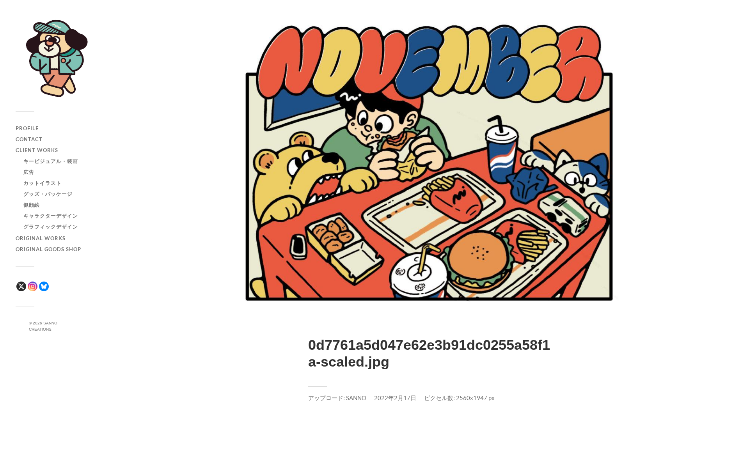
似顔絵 (31, 205)
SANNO (356, 397)
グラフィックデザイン (50, 226)
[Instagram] (32, 286)
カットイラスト (42, 183)
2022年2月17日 (395, 397)
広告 (28, 172)
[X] (21, 286)
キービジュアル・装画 (50, 161)
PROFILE (27, 128)
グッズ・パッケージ (48, 194)
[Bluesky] (44, 286)
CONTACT (29, 139)
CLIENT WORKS (37, 150)
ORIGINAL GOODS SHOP (48, 249)
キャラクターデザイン (50, 216)
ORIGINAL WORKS (41, 238)
